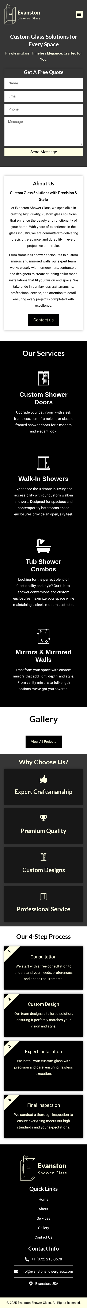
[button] (79, 14)
